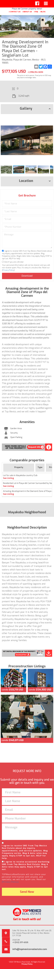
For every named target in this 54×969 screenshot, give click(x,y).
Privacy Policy (8, 270)
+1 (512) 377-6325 (20, 942)
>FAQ (36, 12)
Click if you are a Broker (14, 262)
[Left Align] (37, 3)
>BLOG (42, 12)
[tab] (27, 109)
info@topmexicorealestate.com (29, 949)
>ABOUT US (27, 12)
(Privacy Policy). (10, 882)
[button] (51, 118)
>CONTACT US (14, 12)
